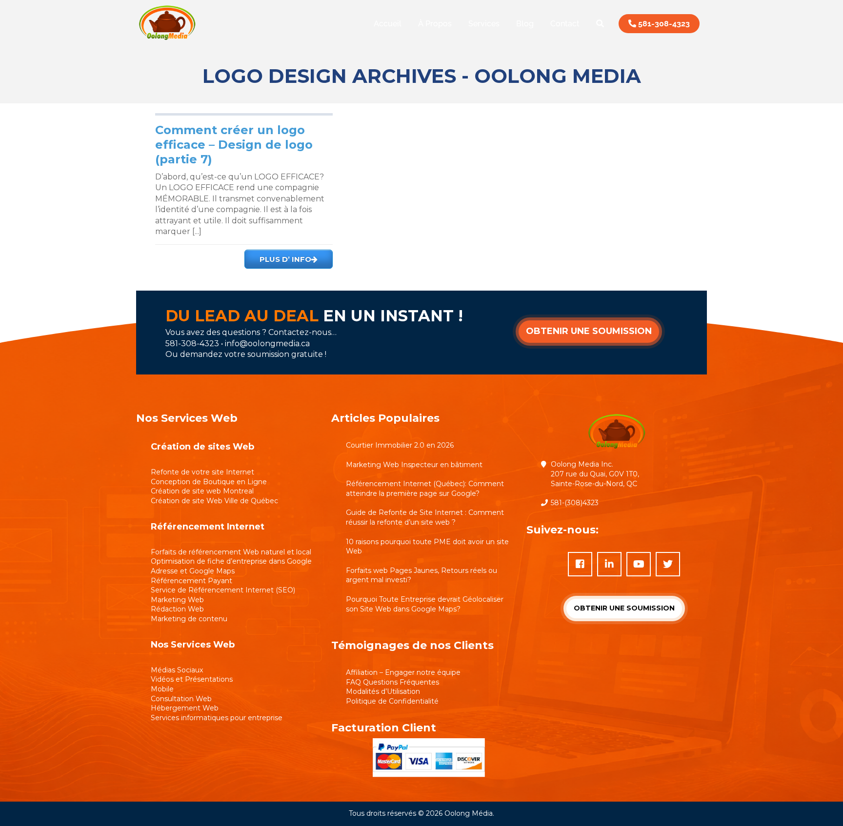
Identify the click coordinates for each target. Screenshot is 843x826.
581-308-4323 (663, 23)
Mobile (162, 689)
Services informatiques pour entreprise (216, 717)
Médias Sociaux (177, 670)
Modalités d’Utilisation (383, 691)
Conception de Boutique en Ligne (209, 481)
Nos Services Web (193, 644)
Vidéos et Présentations (192, 679)
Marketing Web (177, 599)
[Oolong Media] (167, 41)
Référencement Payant (191, 580)
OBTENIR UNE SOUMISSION (589, 331)
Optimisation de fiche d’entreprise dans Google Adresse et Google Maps (231, 566)
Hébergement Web (185, 708)
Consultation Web (181, 698)
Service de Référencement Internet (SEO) (223, 590)
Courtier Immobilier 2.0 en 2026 (400, 445)
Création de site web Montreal (202, 491)
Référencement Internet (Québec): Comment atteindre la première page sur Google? (425, 488)
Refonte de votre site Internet (202, 472)
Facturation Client (383, 727)
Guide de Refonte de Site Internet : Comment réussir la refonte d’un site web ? (425, 517)
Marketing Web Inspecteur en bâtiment (414, 464)
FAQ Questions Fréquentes (392, 682)
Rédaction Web (177, 609)
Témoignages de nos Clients (412, 645)
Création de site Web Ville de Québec (214, 500)
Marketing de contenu (189, 618)
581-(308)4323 (575, 502)
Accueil (387, 23)
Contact (565, 23)
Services (484, 23)
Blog (525, 23)
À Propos (435, 23)
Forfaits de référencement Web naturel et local (231, 552)
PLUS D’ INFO (285, 259)
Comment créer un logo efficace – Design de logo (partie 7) (234, 144)
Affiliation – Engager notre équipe (403, 672)
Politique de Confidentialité (392, 701)
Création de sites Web (202, 446)
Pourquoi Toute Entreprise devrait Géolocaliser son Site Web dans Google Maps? (424, 604)
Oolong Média (468, 813)
